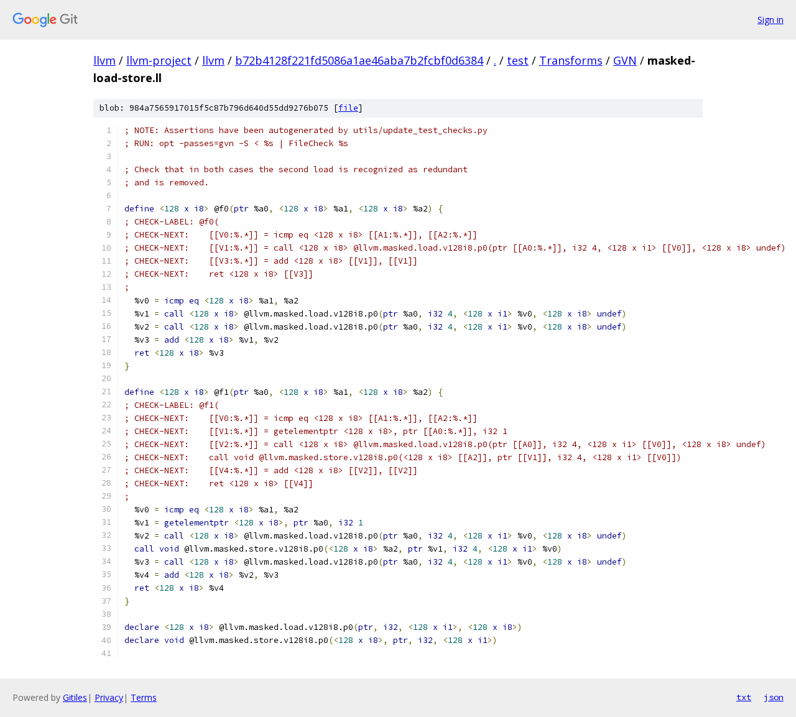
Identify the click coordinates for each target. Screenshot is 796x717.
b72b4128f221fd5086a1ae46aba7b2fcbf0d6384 (359, 60)
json (774, 697)
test (518, 60)
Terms (144, 697)
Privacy (109, 697)
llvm (104, 60)
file (348, 108)
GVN (625, 60)
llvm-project (159, 60)
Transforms (571, 60)
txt (743, 697)
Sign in (770, 19)
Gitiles (75, 697)
